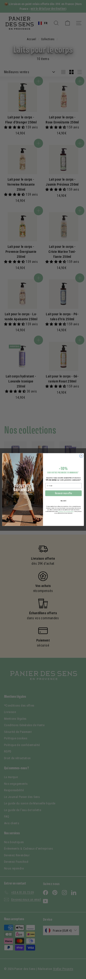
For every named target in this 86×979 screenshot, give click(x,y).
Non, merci (63, 501)
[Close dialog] (81, 456)
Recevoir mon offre (63, 493)
